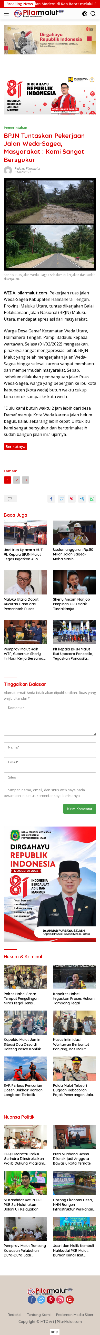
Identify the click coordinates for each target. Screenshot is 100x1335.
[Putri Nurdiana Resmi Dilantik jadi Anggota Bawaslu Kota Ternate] (74, 1137)
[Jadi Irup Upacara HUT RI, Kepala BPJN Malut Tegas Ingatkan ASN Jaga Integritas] (25, 533)
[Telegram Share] (82, 499)
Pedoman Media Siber (75, 1314)
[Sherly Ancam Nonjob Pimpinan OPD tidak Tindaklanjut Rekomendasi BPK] (74, 582)
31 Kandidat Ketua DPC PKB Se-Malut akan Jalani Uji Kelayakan (23, 1205)
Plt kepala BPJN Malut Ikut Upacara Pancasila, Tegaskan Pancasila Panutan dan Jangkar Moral (73, 654)
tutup (54, 1332)
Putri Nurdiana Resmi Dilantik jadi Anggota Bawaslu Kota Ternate (72, 1159)
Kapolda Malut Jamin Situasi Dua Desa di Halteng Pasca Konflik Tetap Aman (22, 1044)
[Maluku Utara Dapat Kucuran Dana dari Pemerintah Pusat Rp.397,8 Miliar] (25, 582)
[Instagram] (60, 1299)
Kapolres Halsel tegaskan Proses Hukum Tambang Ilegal (74, 998)
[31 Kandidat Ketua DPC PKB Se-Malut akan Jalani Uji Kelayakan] (25, 1183)
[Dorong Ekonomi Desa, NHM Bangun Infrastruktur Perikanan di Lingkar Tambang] (74, 1183)
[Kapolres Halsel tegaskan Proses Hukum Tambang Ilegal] (74, 977)
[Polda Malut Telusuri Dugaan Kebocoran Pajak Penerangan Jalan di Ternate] (74, 1069)
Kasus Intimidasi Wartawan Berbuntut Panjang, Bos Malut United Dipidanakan (71, 1044)
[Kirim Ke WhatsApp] (92, 499)
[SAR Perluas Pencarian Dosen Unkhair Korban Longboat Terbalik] (25, 1069)
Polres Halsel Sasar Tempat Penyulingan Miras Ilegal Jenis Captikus (21, 999)
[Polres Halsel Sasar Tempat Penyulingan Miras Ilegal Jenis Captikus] (25, 977)
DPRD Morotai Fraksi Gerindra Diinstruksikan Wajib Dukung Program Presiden (24, 1159)
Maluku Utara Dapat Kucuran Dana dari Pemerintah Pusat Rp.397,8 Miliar (21, 604)
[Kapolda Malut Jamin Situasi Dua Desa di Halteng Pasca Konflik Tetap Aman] (25, 1023)
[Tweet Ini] (61, 499)
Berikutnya (15, 446)
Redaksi (14, 1314)
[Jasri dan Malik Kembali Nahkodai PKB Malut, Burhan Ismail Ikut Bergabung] (74, 1229)
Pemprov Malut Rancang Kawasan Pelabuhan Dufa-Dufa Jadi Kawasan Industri (25, 1250)
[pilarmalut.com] (38, 13)
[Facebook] (32, 1299)
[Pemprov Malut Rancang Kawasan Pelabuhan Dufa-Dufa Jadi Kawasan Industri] (25, 1229)
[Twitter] (41, 1299)
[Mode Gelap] (85, 13)
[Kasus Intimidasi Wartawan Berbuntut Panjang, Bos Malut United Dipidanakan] (74, 1023)
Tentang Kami (39, 1314)
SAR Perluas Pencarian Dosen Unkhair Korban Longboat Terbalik (23, 1090)
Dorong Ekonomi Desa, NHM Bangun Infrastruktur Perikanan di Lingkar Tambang (73, 1205)
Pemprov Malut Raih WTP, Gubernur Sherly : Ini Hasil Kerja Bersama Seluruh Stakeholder (23, 654)
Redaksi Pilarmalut (27, 168)
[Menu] (7, 13)
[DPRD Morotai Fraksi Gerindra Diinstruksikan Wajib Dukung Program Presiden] (25, 1137)
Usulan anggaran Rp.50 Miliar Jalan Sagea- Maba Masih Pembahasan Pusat (73, 554)
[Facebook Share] (51, 499)
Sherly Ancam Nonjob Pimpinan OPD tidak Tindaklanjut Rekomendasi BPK (71, 604)
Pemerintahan (15, 127)
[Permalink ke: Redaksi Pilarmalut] (8, 169)
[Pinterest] (51, 1299)
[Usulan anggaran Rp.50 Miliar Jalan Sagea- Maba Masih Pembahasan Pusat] (74, 533)
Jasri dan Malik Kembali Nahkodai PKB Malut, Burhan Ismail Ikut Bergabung (73, 1250)
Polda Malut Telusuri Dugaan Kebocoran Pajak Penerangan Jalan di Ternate (74, 1090)
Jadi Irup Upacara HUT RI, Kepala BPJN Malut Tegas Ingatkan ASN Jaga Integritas (23, 555)
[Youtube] (70, 1299)
